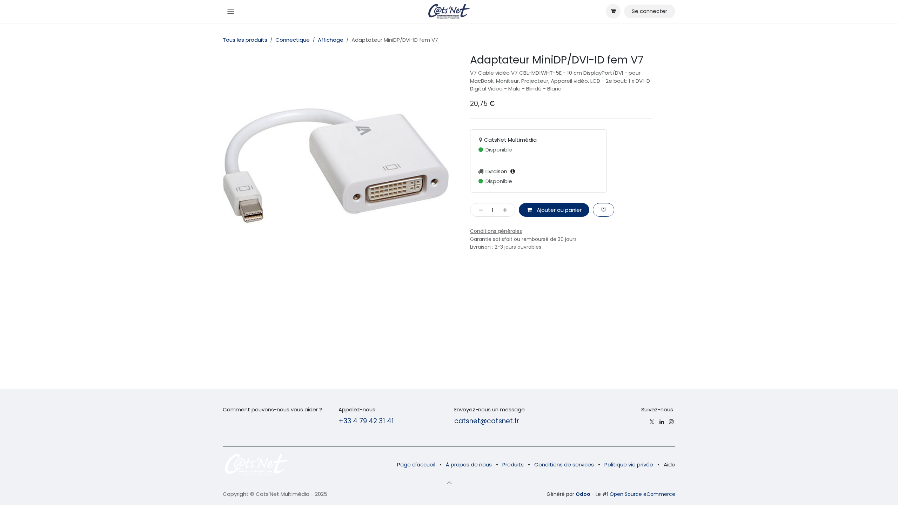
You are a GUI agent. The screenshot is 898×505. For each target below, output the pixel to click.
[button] (449, 482)
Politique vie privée (628, 464)
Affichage (330, 39)
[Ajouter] (507, 209)
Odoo (583, 494)
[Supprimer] (478, 209)
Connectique (292, 39)
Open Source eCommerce (642, 494)
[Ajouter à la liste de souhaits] (603, 210)
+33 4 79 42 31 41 (366, 421)
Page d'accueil (416, 464)
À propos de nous (469, 464)
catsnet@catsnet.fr (486, 421)
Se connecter (649, 11)
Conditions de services (564, 464)
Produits (513, 464)
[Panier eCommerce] (613, 11)
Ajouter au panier (558, 210)
